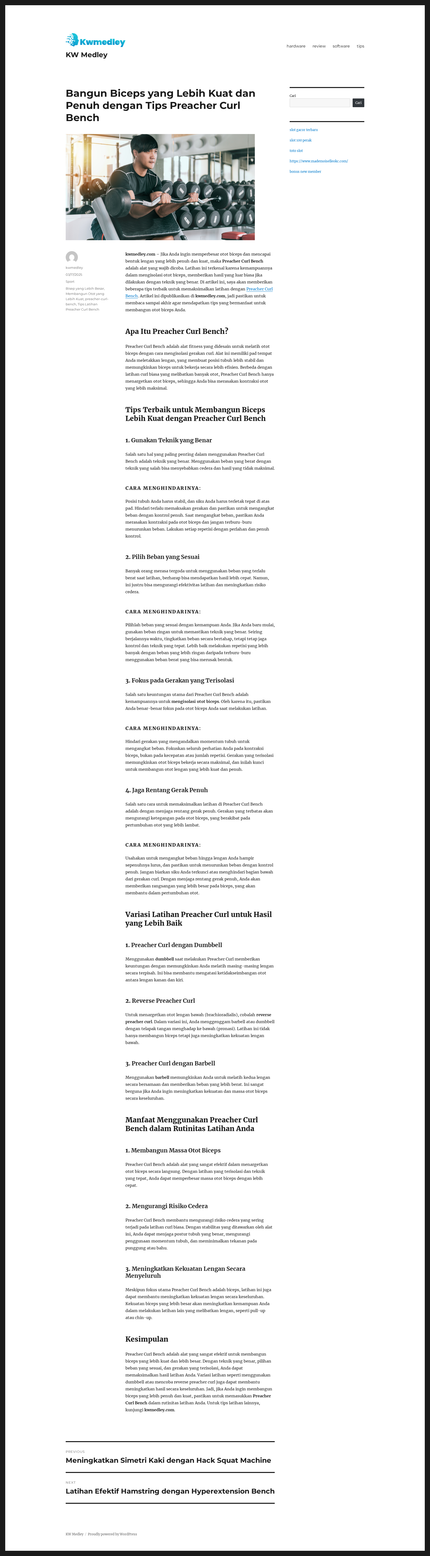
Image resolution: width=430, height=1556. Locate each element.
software (341, 46)
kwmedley (74, 268)
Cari (293, 96)
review (319, 46)
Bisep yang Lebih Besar (85, 288)
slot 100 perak (301, 140)
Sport (70, 281)
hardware (296, 46)
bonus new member (305, 172)
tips (360, 46)
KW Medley (87, 54)
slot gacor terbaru (304, 130)
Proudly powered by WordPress (112, 1534)
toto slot (296, 151)
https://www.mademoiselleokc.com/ (319, 161)
